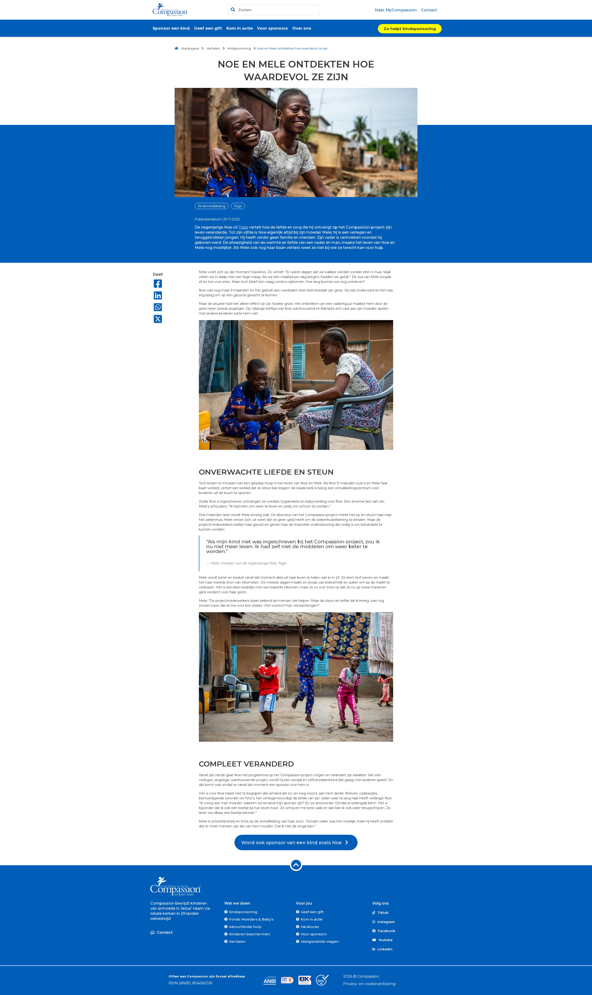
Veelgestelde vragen (320, 941)
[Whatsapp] (158, 307)
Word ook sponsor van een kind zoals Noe (293, 842)
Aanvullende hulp (245, 926)
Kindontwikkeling (211, 206)
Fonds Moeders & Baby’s (251, 919)
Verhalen (237, 941)
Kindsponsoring (243, 912)
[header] (274, 10)
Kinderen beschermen (249, 934)
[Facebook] (158, 283)
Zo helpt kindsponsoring (410, 28)
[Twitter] (158, 319)
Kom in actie (312, 919)
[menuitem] (396, 10)
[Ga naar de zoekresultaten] (232, 9)
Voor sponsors (314, 934)
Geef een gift (312, 912)
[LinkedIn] (158, 295)
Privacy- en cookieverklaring (369, 984)
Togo (238, 206)
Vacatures (310, 926)
